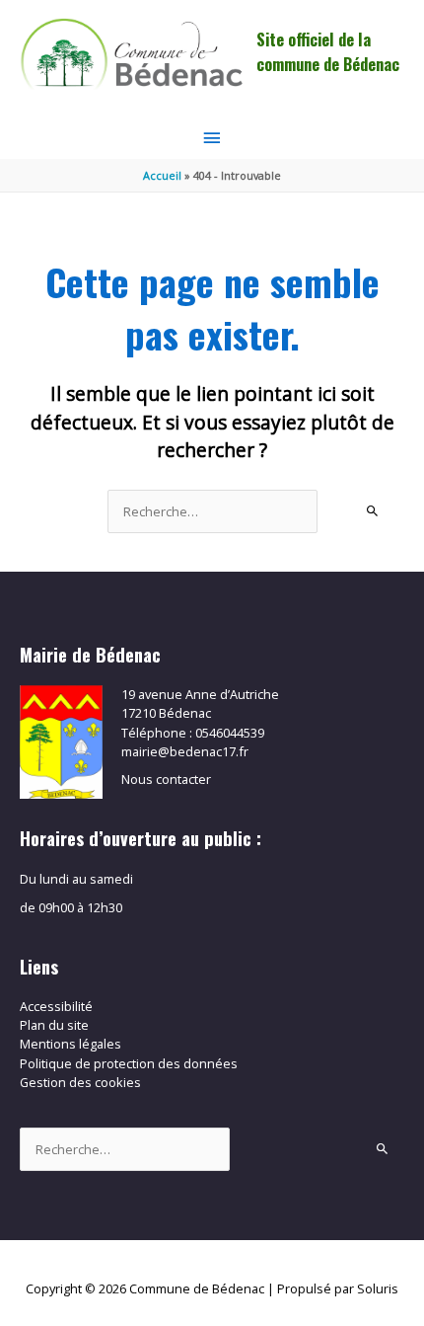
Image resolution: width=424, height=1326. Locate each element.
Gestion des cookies (80, 1082)
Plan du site (54, 1025)
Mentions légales (70, 1044)
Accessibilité (56, 1006)
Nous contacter (166, 779)
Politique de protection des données (129, 1063)
